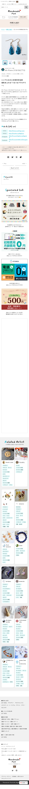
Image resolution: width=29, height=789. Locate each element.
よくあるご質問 (10, 4)
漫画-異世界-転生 (6, 729)
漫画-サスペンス (5, 721)
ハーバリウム (12, 705)
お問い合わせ (18, 755)
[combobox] (12, 7)
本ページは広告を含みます (20, 4)
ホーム (3, 746)
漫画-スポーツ (14, 721)
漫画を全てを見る (5, 719)
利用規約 (14, 776)
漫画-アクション (15, 719)
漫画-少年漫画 (5, 726)
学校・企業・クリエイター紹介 (8, 749)
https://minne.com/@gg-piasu (16, 131)
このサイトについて (10, 746)
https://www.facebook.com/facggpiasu (18, 140)
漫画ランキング (5, 731)
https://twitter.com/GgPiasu (16, 133)
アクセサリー (11, 703)
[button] (23, 782)
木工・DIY (3, 707)
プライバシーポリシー (6, 776)
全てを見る (4, 703)
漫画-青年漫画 (23, 729)
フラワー (23, 705)
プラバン (18, 705)
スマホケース (4, 705)
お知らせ (4, 4)
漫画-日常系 (19, 726)
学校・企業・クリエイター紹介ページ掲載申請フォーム (14, 752)
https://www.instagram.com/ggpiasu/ (18, 136)
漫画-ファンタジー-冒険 (7, 724)
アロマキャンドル (19, 703)
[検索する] (26, 7)
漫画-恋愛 (12, 726)
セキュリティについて (6, 778)
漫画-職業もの (15, 729)
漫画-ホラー (17, 724)
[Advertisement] (14, 375)
